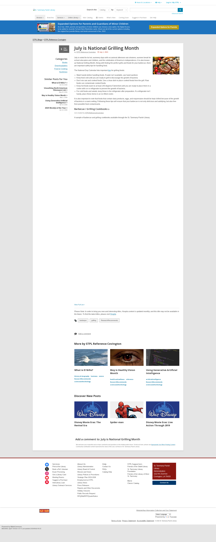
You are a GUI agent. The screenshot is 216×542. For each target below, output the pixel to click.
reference (129, 379)
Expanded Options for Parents (164, 27)
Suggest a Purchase (59, 480)
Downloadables (61, 66)
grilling (93, 320)
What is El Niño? (83, 370)
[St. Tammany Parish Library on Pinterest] (47, 482)
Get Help (153, 18)
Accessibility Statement (145, 521)
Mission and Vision (84, 472)
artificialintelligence (153, 379)
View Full (79, 305)
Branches (50, 18)
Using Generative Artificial (56, 102)
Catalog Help (107, 472)
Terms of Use (116, 521)
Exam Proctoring (58, 472)
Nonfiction (63, 72)
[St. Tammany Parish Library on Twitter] (47, 469)
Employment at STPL (85, 480)
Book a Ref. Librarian (60, 469)
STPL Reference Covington (55, 40)
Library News (82, 483)
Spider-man (117, 422)
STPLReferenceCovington (94, 113)
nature (101, 376)
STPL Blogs (37, 40)
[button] (143, 2)
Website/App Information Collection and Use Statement (156, 510)
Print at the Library (59, 466)
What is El (59, 83)
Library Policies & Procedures (88, 475)
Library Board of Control (86, 469)
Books (64, 63)
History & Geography (81, 376)
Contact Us (106, 466)
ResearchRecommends (109, 320)
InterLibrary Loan (58, 483)
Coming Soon (124, 18)
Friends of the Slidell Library (137, 466)
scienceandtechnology (82, 382)
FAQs (104, 469)
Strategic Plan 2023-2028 (86, 477)
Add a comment (84, 334)
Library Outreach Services (62, 485)
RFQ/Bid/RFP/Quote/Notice (87, 496)
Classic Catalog (133, 483)
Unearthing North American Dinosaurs (55, 89)
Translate (173, 517)
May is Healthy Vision (54, 95)
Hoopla (113, 314)
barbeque (83, 320)
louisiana (94, 376)
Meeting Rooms (58, 477)
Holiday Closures (83, 491)
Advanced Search (177, 13)
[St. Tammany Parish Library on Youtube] (47, 478)
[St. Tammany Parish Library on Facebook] (47, 465)
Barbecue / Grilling (91, 108)
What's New (111, 18)
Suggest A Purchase (139, 18)
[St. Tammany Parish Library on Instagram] (47, 473)
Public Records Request (86, 493)
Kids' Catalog (87, 18)
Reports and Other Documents (88, 488)
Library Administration (85, 466)
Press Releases (83, 485)
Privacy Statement (129, 521)
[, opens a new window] (44, 512)
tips (109, 70)
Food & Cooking (60, 69)
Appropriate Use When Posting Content (163, 444)
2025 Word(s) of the (55, 108)
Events (100, 18)
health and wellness (117, 379)
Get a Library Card (59, 475)
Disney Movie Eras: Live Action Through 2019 (159, 424)
